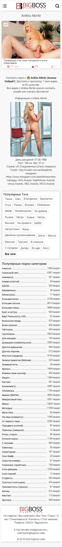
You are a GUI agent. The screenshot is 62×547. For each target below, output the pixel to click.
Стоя (8, 205)
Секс (18, 199)
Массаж (10, 242)
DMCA (29, 522)
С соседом (11, 248)
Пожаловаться (18, 519)
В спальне (37, 242)
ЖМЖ (8, 211)
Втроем (29, 205)
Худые (30, 217)
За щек (36, 248)
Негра (20, 217)
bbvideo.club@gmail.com (34, 529)
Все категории (27, 515)
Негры (41, 217)
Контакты (34, 519)
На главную (10, 515)
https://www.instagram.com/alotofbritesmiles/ (31, 176)
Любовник (43, 205)
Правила (19, 522)
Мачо (41, 235)
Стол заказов (49, 519)
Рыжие (9, 217)
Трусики (23, 242)
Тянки (8, 199)
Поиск (51, 515)
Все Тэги (41, 515)
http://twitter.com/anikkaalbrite (35, 170)
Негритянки (12, 229)
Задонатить (41, 522)
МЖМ (37, 223)
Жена (25, 229)
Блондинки (30, 198)
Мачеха (9, 223)
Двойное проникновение (20, 235)
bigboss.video (38, 539)
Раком (18, 205)
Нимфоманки (23, 210)
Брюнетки (46, 198)
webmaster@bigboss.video (31, 533)
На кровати (24, 223)
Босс (46, 248)
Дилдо (25, 248)
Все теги (10, 254)
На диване (40, 211)
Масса (52, 235)
